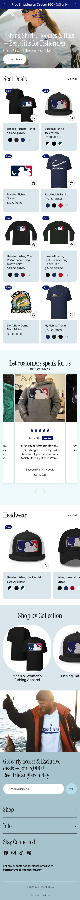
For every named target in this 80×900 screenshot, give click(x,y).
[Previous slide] (4, 4)
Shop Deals (15, 59)
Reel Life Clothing (44, 887)
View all (72, 78)
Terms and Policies (40, 895)
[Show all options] (28, 140)
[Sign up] (71, 788)
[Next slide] (75, 4)
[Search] (13, 14)
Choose (74, 117)
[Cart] (75, 14)
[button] (37, 491)
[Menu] (4, 14)
